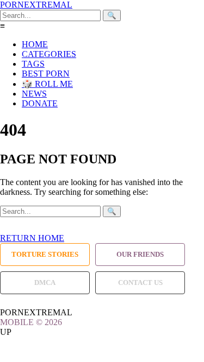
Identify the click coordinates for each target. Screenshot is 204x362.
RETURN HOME (32, 238)
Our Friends (140, 254)
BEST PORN (46, 73)
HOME (35, 44)
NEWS (34, 93)
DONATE (40, 103)
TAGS (33, 63)
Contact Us (140, 282)
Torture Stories (44, 254)
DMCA (44, 282)
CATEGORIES (49, 54)
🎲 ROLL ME (47, 83)
